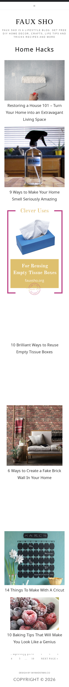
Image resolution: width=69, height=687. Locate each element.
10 (32, 658)
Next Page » (49, 658)
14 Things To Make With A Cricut (34, 590)
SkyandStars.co (40, 673)
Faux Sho (34, 22)
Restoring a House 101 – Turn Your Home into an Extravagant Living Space (34, 112)
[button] (34, 6)
